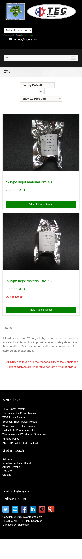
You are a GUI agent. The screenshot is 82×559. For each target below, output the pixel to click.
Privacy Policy (10, 438)
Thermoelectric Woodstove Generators (24, 434)
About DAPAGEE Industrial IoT (20, 443)
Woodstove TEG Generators (18, 426)
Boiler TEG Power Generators (19, 430)
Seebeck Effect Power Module (19, 421)
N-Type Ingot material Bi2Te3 (29, 182)
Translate (29, 35)
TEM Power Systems (14, 417)
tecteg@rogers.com (26, 39)
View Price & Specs (41, 204)
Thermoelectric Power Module (19, 413)
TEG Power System (13, 408)
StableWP (23, 524)
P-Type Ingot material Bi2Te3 (29, 281)
